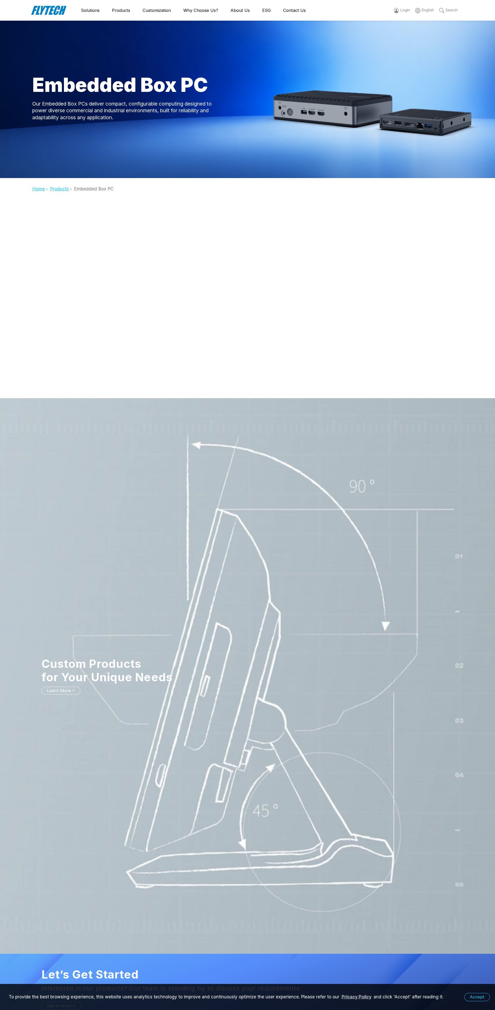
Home (38, 188)
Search (452, 10)
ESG (266, 10)
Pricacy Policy (357, 996)
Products (121, 10)
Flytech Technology (49, 10)
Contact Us (294, 10)
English (428, 10)
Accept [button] (477, 996)
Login (405, 10)
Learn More (59, 690)
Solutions (90, 10)
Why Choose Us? (200, 10)
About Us (240, 10)
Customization (157, 10)
